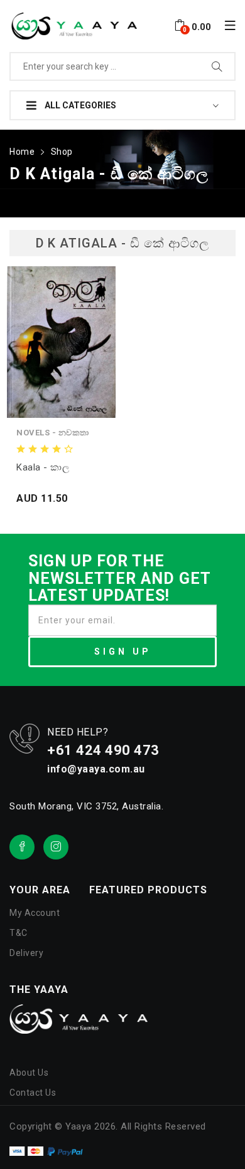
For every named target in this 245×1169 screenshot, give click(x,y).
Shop (62, 152)
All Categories (79, 105)
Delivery (26, 953)
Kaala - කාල (42, 467)
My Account (34, 913)
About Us (28, 1073)
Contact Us (32, 1093)
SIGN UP (122, 652)
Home (22, 152)
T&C (18, 933)
